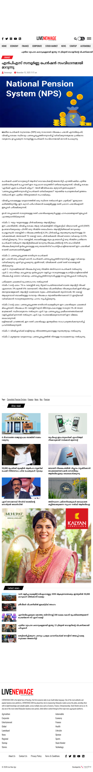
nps (41, 399)
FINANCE (25, 45)
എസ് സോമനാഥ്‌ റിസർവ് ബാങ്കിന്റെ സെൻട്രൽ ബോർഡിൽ (18, 503)
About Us (12, 756)
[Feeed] (20, 38)
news (37, 399)
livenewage (8, 72)
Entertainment (7, 722)
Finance (58, 722)
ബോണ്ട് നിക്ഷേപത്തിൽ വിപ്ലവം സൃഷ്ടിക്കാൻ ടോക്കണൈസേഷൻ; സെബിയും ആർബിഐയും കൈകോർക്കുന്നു (69, 471)
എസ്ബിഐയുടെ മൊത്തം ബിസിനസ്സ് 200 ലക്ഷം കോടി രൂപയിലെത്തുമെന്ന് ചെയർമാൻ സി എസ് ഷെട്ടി (53, 616)
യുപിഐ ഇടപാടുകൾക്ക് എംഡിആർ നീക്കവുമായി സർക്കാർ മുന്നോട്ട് (65, 438)
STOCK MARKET (51, 45)
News (4, 734)
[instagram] (74, 756)
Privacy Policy (36, 756)
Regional (5, 738)
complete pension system (17, 399)
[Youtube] (15, 38)
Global (4, 726)
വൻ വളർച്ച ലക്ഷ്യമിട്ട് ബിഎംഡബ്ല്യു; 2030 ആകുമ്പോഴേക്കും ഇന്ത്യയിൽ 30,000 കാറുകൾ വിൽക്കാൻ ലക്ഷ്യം (54, 595)
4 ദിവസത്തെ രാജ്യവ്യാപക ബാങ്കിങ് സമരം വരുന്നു (21, 438)
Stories (4, 747)
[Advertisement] (46, 17)
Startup (4, 742)
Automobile (59, 713)
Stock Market (60, 742)
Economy (58, 718)
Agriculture (6, 713)
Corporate (5, 718)
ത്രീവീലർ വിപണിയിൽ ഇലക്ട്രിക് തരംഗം (37, 604)
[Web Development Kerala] (86, 767)
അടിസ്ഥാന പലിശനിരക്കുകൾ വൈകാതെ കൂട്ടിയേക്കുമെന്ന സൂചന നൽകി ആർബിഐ (69, 503)
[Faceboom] (3, 38)
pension (47, 399)
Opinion (58, 734)
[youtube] (78, 756)
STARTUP (73, 45)
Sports (57, 738)
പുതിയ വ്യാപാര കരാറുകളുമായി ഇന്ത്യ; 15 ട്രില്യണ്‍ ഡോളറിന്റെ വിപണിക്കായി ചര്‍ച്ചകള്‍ (52, 52)
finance (30, 399)
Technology (59, 747)
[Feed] (83, 756)
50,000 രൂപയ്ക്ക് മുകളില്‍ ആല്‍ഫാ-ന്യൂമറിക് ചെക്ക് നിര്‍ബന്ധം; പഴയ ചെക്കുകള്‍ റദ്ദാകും (22, 469)
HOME (4, 45)
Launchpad (6, 730)
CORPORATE (37, 45)
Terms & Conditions (52, 756)
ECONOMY (14, 45)
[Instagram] (11, 38)
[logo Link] (46, 39)
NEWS (63, 45)
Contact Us (23, 756)
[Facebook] (66, 756)
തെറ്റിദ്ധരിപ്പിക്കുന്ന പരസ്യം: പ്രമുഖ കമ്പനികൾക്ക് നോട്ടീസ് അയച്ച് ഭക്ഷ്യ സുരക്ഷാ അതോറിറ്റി (51, 637)
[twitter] (70, 756)
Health (57, 726)
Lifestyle (58, 730)
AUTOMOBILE (85, 45)
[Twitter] (6, 38)
